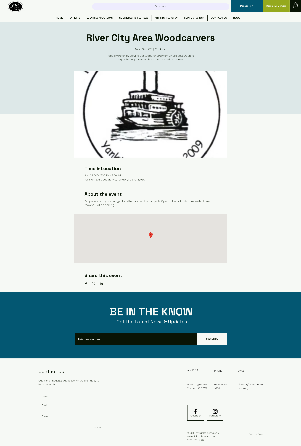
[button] (247, 6)
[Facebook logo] (195, 411)
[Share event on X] (93, 283)
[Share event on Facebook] (85, 283)
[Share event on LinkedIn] (101, 283)
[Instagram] (215, 411)
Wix (202, 439)
